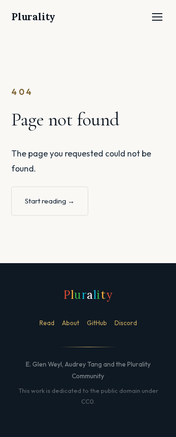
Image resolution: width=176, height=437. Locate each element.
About (70, 323)
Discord (126, 323)
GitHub (97, 323)
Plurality (33, 16)
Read (46, 323)
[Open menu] (157, 16)
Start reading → (50, 200)
